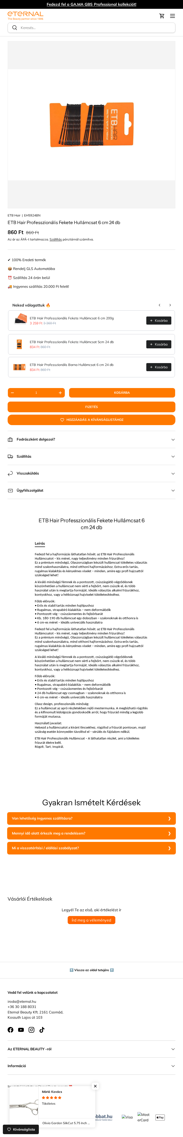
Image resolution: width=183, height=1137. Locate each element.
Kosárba (122, 392)
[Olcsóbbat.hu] (98, 1116)
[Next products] (170, 305)
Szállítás (56, 239)
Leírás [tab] (40, 543)
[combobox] (91, 28)
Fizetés (91, 407)
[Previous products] (159, 305)
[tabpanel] (91, 659)
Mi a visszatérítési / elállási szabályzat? (45, 848)
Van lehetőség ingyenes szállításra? (42, 818)
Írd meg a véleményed (91, 920)
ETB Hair (14, 215)
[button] (162, 16)
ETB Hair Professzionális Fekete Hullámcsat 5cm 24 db (72, 342)
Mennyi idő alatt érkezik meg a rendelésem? (48, 833)
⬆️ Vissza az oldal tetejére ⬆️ (92, 970)
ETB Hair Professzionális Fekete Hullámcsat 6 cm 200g (72, 318)
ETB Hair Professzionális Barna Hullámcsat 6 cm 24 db (71, 365)
